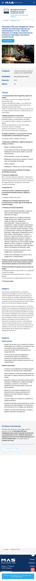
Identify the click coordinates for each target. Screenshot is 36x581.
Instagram (32, 562)
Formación (6, 20)
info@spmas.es (6, 571)
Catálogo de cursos (15, 20)
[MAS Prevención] (13, 2)
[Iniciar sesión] (34, 3)
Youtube (32, 566)
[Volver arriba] (33, 554)
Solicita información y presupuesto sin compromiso (17, 576)
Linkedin (32, 559)
